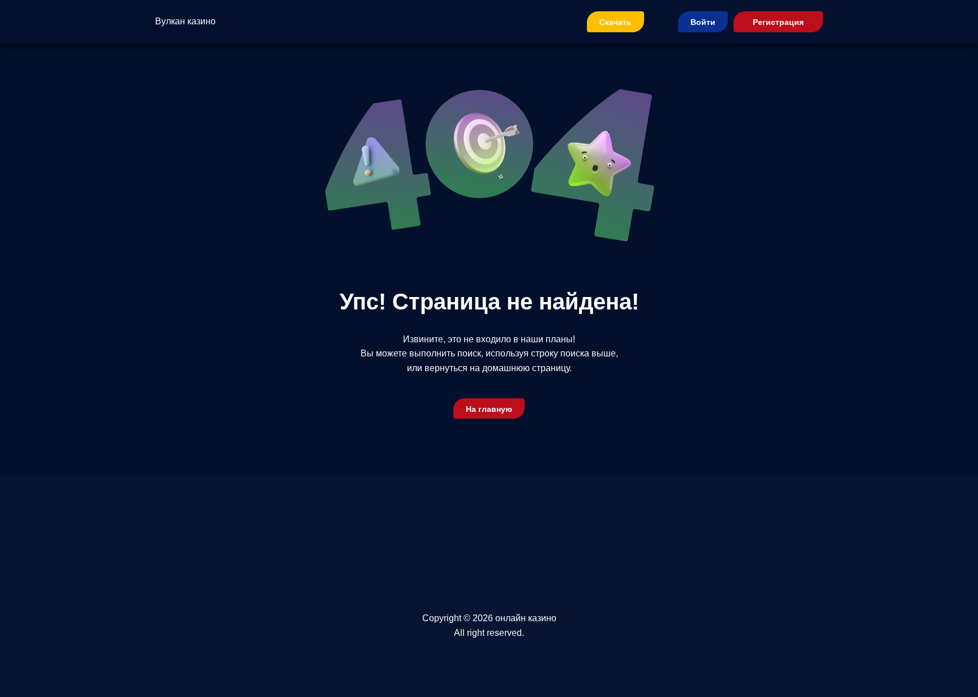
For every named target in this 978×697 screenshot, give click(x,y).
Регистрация (778, 22)
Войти (702, 22)
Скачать (615, 22)
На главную (489, 409)
